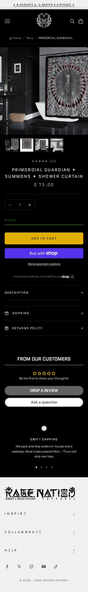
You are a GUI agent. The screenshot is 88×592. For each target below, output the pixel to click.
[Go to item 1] (12, 145)
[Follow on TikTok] (56, 566)
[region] (44, 442)
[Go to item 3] (42, 145)
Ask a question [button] (44, 402)
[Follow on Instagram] (31, 566)
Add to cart (44, 238)
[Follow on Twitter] (19, 566)
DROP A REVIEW (44, 390)
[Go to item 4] (57, 145)
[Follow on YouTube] (43, 566)
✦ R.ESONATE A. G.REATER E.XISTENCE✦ (44, 5)
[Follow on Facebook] (7, 566)
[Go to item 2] (27, 145)
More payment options (44, 264)
